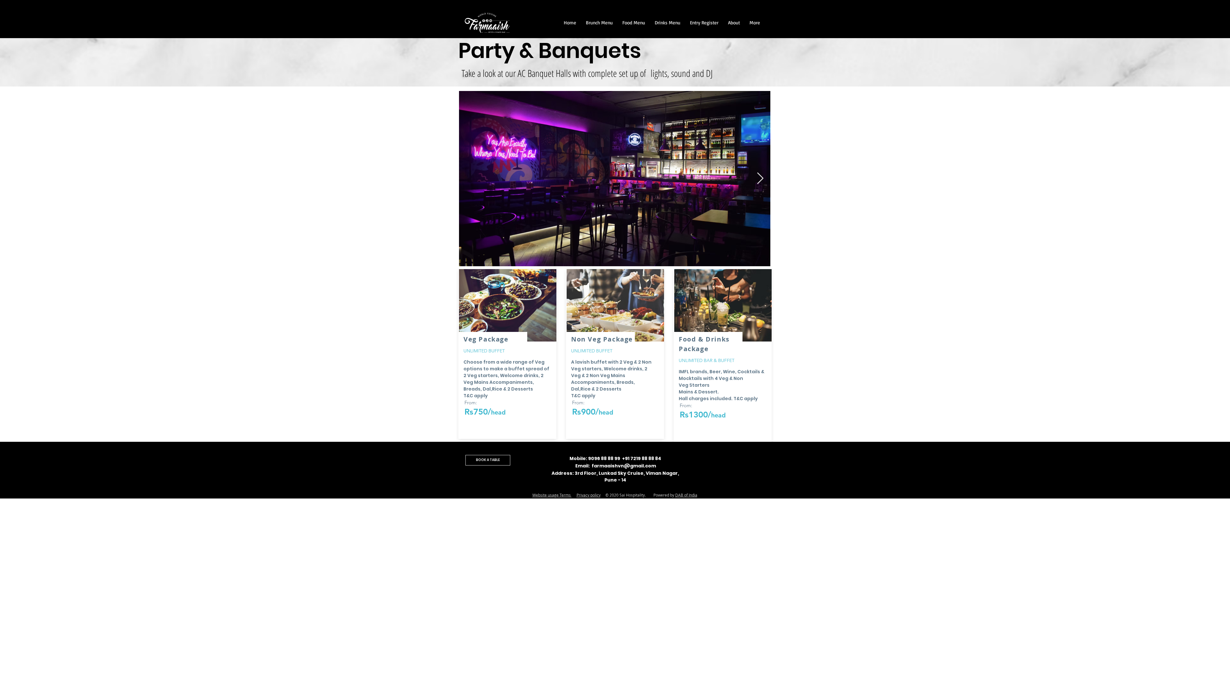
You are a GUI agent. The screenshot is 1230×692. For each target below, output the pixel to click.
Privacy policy (589, 495)
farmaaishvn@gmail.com (624, 466)
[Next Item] (760, 178)
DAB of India (686, 495)
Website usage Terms (552, 495)
